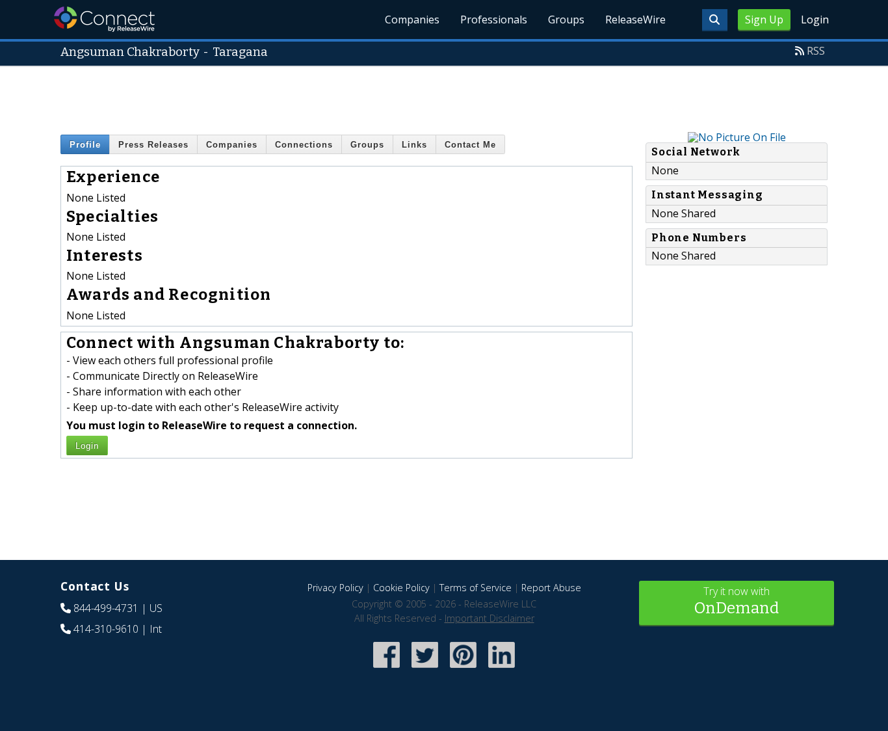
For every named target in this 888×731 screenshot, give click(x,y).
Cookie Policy (401, 587)
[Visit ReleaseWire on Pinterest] (463, 669)
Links (414, 145)
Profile (85, 145)
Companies (412, 19)
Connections (304, 145)
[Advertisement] (444, 96)
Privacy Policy (335, 587)
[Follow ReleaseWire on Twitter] (425, 669)
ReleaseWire (635, 19)
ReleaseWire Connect (104, 19)
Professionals (493, 19)
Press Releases (153, 145)
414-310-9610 (105, 629)
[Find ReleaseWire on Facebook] (386, 669)
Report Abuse (551, 587)
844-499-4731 (105, 608)
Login (815, 19)
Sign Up (764, 19)
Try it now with (736, 600)
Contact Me (470, 145)
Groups (566, 19)
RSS (816, 51)
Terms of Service (475, 587)
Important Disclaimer (489, 618)
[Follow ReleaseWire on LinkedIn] (501, 669)
